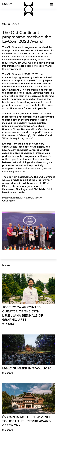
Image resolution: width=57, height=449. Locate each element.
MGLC (7, 4)
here (4, 192)
